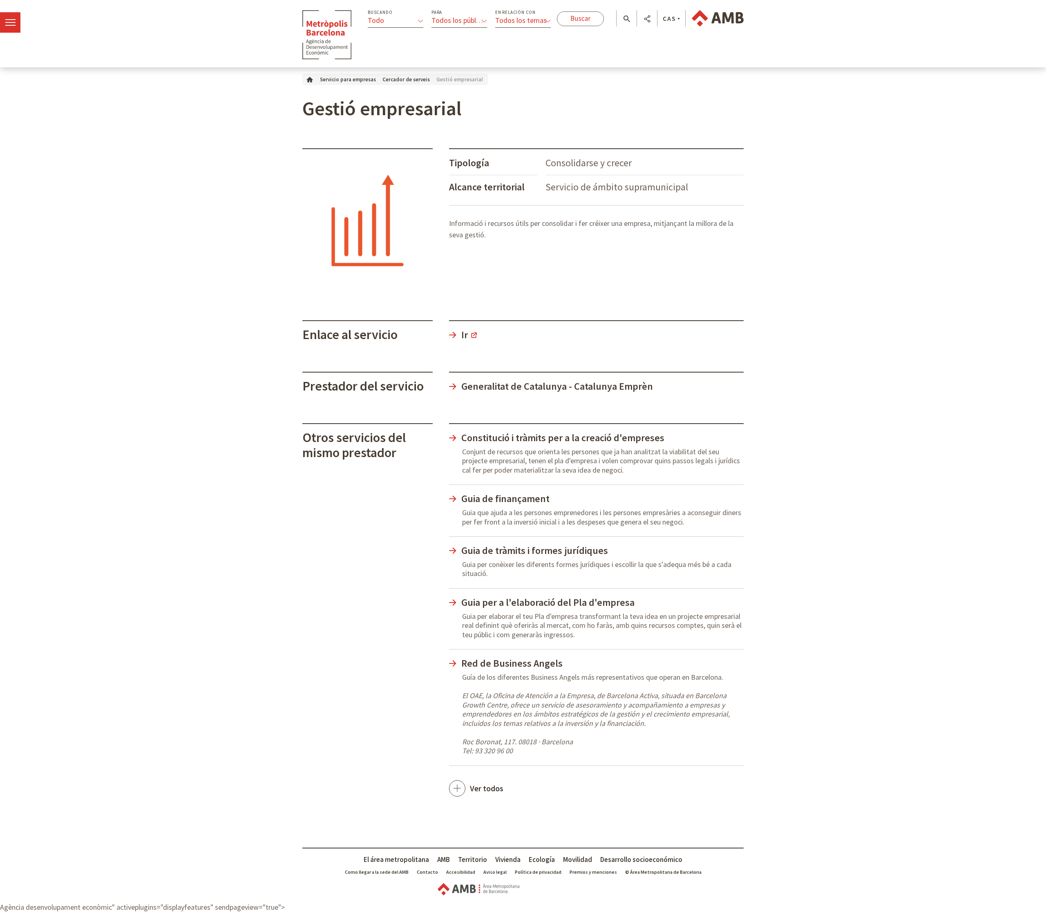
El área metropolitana (396, 859)
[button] (627, 18)
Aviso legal (495, 872)
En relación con (515, 12)
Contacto (427, 872)
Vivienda (508, 859)
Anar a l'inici (326, 34)
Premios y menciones (593, 872)
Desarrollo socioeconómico (641, 859)
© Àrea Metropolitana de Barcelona (663, 872)
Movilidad (577, 859)
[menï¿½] (10, 22)
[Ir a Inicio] (309, 79)
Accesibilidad (460, 872)
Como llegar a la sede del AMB (377, 872)
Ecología (542, 859)
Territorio (472, 859)
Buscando (380, 12)
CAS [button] (669, 18)
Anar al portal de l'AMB (718, 18)
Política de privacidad (538, 872)
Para (436, 12)
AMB (443, 859)
